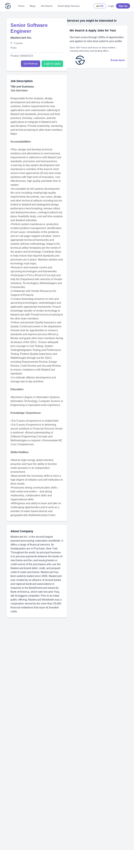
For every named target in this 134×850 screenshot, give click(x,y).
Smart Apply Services (69, 6)
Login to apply (52, 63)
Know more (118, 60)
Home (21, 6)
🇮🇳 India (100, 6)
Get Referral (31, 63)
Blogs (32, 6)
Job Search (46, 6)
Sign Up (123, 6)
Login (111, 6)
